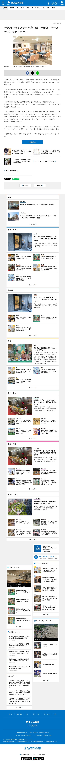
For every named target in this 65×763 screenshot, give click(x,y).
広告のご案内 (48, 735)
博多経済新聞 (15, 3)
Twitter (52, 3)
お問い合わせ (39, 735)
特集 (53, 7)
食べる (12, 7)
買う (28, 7)
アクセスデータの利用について (24, 735)
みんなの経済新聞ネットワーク (32, 748)
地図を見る (32, 142)
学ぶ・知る (46, 7)
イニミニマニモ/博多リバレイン (44, 161)
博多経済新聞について (22, 732)
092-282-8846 (50, 82)
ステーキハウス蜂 (11, 171)
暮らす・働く (36, 7)
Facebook (48, 3)
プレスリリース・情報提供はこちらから (40, 732)
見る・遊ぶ (20, 7)
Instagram (56, 3)
